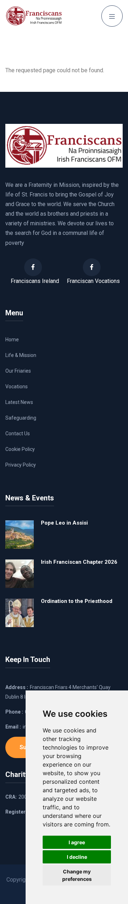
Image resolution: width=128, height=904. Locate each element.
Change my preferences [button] (77, 875)
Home (12, 339)
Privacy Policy (20, 465)
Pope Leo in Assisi (64, 523)
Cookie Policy (20, 449)
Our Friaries (18, 371)
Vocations (16, 386)
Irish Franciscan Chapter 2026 (79, 562)
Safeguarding (20, 418)
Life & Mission (20, 355)
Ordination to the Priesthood (76, 601)
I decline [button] (77, 857)
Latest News (19, 402)
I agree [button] (77, 842)
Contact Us (17, 433)
